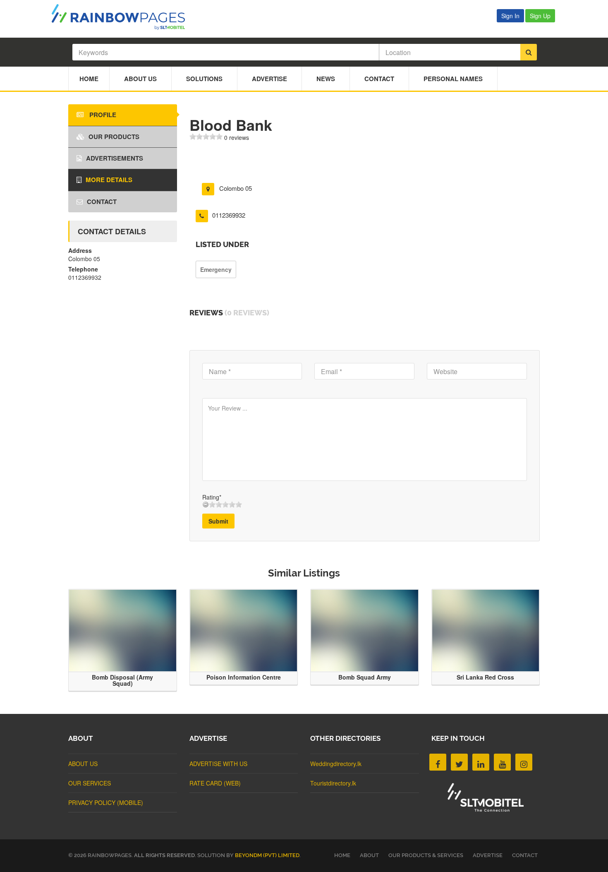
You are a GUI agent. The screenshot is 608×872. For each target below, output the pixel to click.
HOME (342, 855)
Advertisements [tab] (114, 158)
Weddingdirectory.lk (335, 763)
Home (88, 78)
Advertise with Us (218, 763)
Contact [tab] (102, 201)
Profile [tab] (102, 114)
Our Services (89, 783)
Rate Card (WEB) (215, 783)
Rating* (211, 497)
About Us (140, 78)
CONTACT (525, 855)
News (325, 78)
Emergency (216, 269)
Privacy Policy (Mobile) (105, 802)
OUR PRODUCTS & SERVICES (425, 855)
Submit (218, 521)
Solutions (204, 78)
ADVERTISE (488, 855)
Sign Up (540, 16)
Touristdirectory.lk (333, 783)
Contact (379, 78)
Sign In (510, 16)
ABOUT (369, 855)
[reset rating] (205, 504)
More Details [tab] (109, 179)
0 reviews (236, 137)
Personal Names (453, 78)
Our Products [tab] (114, 136)
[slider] (206, 136)
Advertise (269, 78)
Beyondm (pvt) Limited (267, 855)
